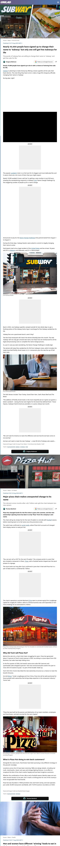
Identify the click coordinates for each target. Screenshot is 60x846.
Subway (5, 71)
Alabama (12, 250)
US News (22, 446)
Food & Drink (15, 40)
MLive (10, 676)
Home (4, 40)
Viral (27, 446)
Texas (26, 561)
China (30, 600)
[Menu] (58, 2)
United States (35, 248)
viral (35, 180)
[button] (56, 62)
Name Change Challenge (27, 238)
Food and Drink (11, 446)
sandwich (14, 173)
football (49, 520)
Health (14, 837)
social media (25, 525)
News (9, 40)
